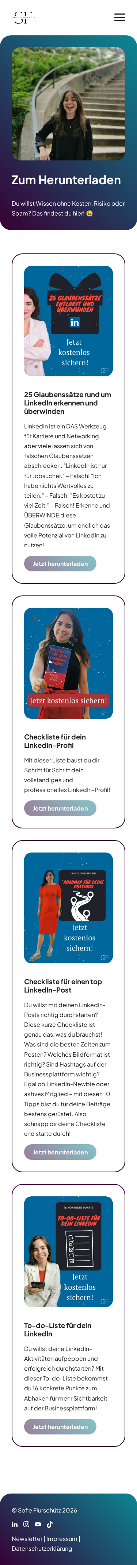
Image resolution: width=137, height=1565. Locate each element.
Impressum (61, 1538)
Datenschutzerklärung (42, 1548)
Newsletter (27, 1538)
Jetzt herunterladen (60, 563)
